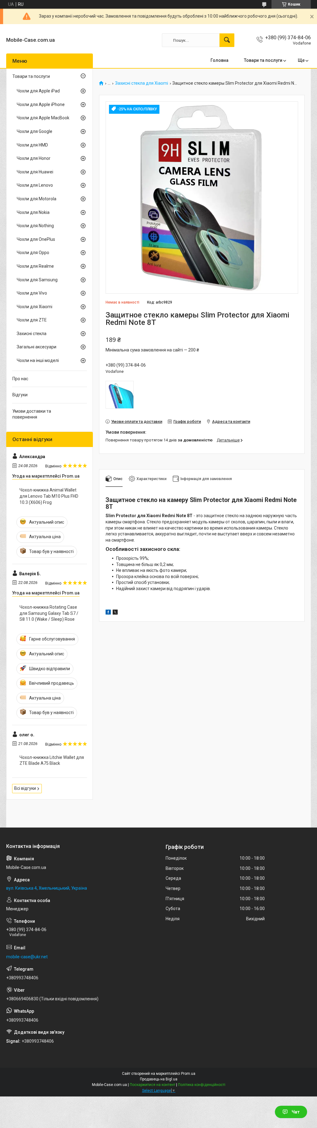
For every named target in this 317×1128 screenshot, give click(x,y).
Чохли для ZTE (32, 319)
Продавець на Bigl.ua (158, 1079)
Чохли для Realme (35, 266)
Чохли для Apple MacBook (43, 117)
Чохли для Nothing (35, 225)
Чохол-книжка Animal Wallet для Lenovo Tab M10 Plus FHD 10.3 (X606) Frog (49, 495)
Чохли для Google (34, 131)
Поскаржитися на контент (152, 1085)
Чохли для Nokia (33, 212)
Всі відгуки (25, 788)
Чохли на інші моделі (38, 360)
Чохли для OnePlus (36, 239)
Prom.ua (188, 1073)
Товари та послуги (263, 60)
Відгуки (20, 394)
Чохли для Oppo (33, 252)
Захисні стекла (31, 333)
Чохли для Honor (33, 158)
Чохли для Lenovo (35, 185)
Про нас (20, 378)
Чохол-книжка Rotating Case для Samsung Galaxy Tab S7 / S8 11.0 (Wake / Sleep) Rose (49, 613)
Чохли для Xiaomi (34, 306)
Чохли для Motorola (36, 198)
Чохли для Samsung (37, 279)
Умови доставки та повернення (31, 414)
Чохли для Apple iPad (38, 90)
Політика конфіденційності (201, 1085)
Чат (296, 1111)
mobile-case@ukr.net (27, 956)
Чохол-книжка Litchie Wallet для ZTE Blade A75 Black (52, 760)
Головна (219, 60)
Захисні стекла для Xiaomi (141, 83)
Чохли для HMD (32, 145)
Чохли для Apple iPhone (41, 104)
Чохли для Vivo (32, 293)
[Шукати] (226, 40)
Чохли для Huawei (35, 171)
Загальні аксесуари (36, 346)
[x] (115, 613)
